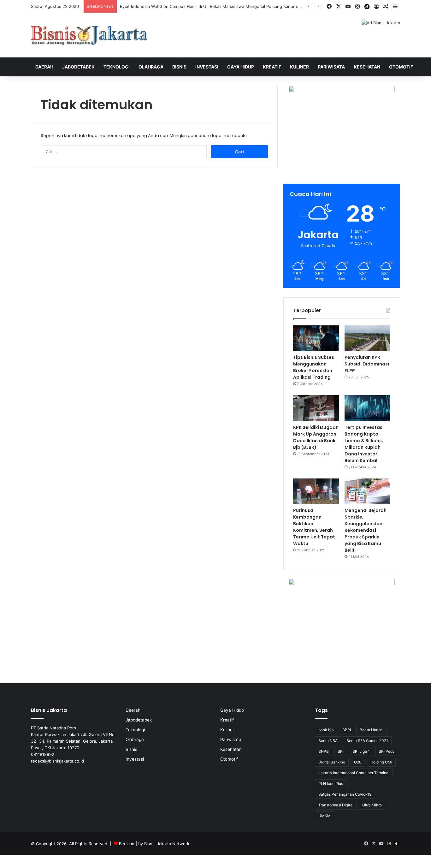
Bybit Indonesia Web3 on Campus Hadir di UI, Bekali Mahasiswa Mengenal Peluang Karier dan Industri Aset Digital (231, 6)
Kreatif (272, 66)
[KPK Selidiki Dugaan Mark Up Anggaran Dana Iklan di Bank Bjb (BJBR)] (316, 408)
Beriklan (126, 843)
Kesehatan (367, 66)
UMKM (324, 815)
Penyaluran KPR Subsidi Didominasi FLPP (367, 364)
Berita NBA (328, 740)
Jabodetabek (78, 66)
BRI (341, 751)
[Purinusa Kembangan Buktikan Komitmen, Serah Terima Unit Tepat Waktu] (316, 491)
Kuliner (299, 66)
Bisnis (179, 66)
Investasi (206, 66)
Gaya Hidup (240, 66)
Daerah (44, 66)
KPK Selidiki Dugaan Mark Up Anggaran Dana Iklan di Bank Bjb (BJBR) (316, 437)
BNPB (323, 751)
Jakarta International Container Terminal (353, 772)
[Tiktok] (367, 6)
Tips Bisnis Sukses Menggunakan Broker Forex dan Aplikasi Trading (313, 367)
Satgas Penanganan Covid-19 (344, 794)
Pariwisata (331, 66)
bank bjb (326, 729)
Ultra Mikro (372, 805)
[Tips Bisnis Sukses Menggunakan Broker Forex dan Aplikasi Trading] (316, 338)
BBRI (346, 729)
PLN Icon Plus (330, 783)
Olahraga (151, 66)
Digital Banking (331, 762)
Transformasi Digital (335, 805)
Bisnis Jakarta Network (166, 843)
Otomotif (401, 66)
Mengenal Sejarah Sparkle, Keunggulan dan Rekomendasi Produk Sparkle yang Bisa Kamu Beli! (366, 530)
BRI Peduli (388, 751)
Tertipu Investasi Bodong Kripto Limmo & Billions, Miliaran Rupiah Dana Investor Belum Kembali (364, 444)
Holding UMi (381, 762)
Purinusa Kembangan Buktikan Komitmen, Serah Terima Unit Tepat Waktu (314, 527)
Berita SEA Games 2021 (367, 740)
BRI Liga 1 (361, 751)
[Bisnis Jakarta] (89, 35)
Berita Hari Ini (371, 729)
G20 (358, 762)
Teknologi (116, 66)
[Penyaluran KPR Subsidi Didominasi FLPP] (367, 338)
